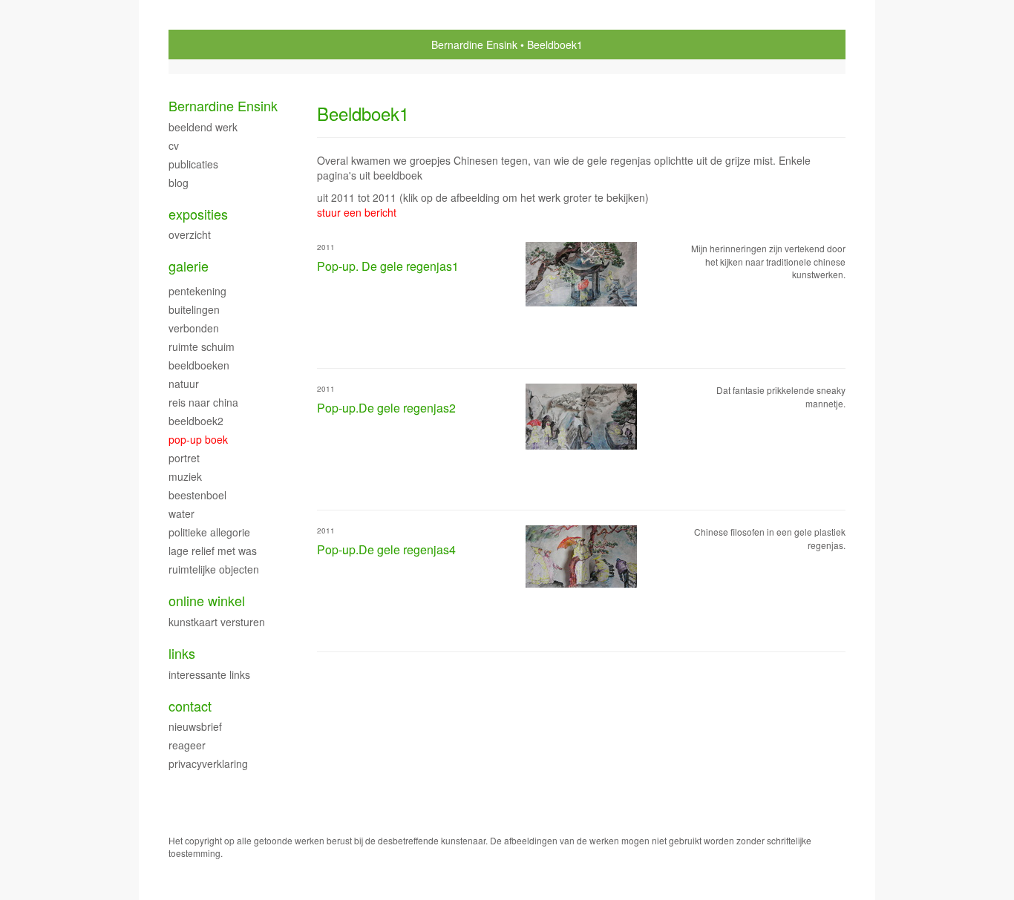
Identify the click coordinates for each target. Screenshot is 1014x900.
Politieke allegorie (209, 532)
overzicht (190, 234)
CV (174, 145)
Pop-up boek (198, 439)
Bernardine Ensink (474, 44)
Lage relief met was (213, 550)
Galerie (189, 266)
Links (182, 653)
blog (179, 182)
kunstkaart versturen (217, 621)
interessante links (209, 674)
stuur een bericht (356, 212)
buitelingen (194, 309)
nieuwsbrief (195, 726)
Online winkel (207, 600)
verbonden (194, 328)
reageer (187, 745)
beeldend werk (203, 126)
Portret (184, 457)
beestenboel (197, 494)
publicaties (193, 164)
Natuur (184, 383)
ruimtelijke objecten (214, 569)
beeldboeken (199, 365)
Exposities (198, 214)
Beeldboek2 (196, 420)
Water (181, 513)
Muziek (185, 476)
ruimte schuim (202, 346)
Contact (190, 706)
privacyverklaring (208, 763)
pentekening (197, 290)
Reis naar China (203, 402)
